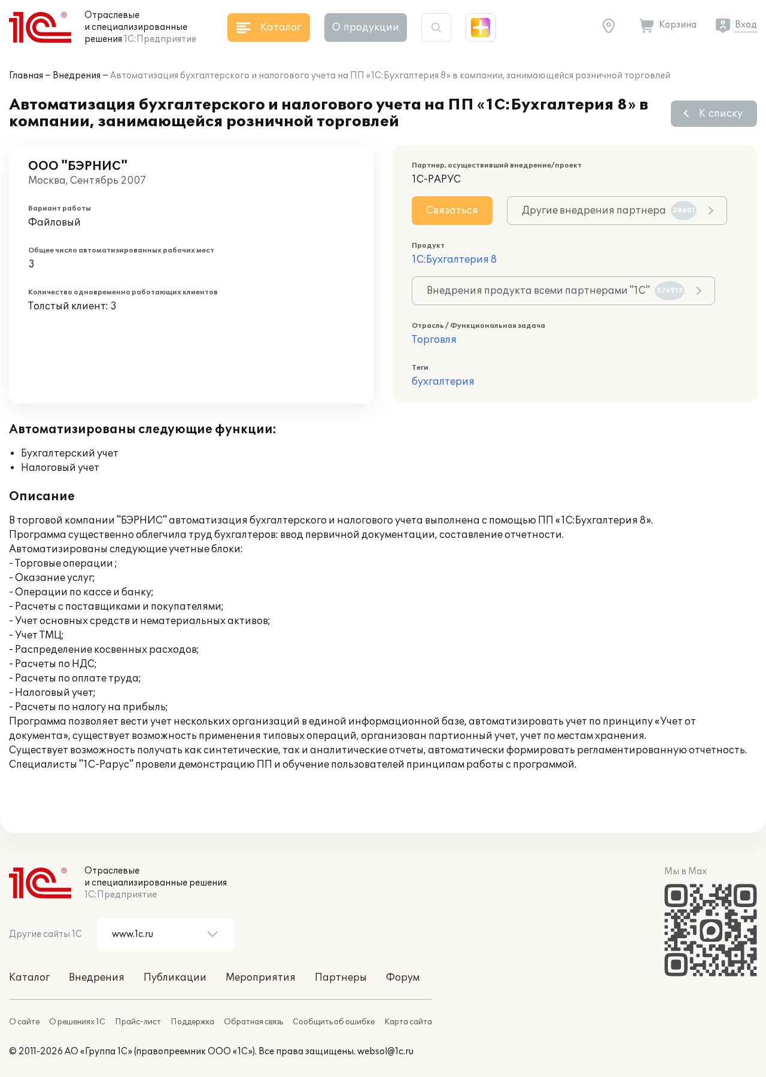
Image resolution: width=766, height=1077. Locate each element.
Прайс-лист (138, 1022)
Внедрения (77, 76)
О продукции (365, 28)
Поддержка (192, 1022)
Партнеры (341, 978)
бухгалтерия (443, 382)
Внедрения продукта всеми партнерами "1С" (555, 291)
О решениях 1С (77, 1022)
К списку (721, 114)
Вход (746, 25)
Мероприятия (261, 978)
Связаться (452, 211)
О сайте (24, 1022)
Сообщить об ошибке (334, 1022)
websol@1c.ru (385, 1051)
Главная (26, 76)
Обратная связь (253, 1022)
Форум (403, 978)
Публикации (175, 978)
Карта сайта (408, 1022)
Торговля (434, 340)
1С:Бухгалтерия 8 (454, 260)
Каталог (29, 978)
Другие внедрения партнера (608, 211)
